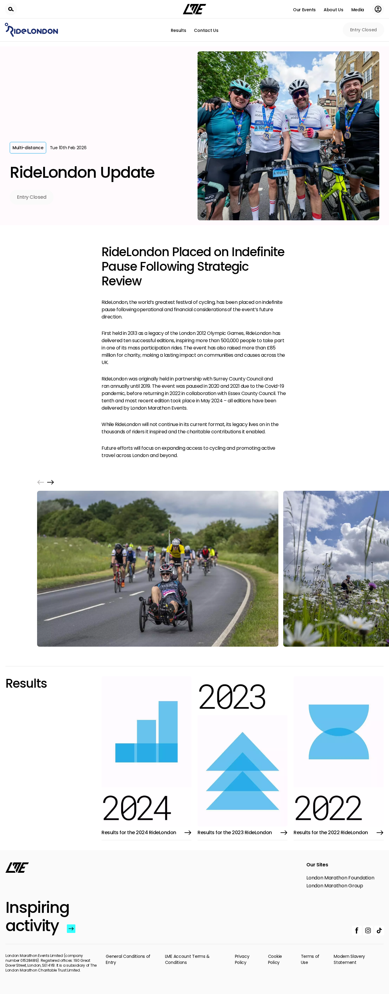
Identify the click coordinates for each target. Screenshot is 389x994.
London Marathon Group (334, 885)
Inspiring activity (34, 916)
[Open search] (11, 9)
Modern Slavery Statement (349, 959)
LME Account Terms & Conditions (187, 959)
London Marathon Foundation (340, 878)
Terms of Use (310, 959)
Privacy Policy (242, 959)
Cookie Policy (275, 959)
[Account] (378, 9)
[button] (40, 482)
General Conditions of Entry (128, 959)
